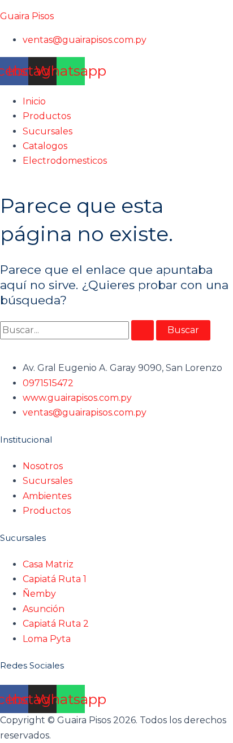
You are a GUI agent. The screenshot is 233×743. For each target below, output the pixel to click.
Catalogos (45, 146)
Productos (47, 116)
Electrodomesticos (65, 160)
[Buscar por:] (78, 330)
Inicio (34, 101)
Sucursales (47, 131)
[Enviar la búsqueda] (142, 330)
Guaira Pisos (27, 16)
